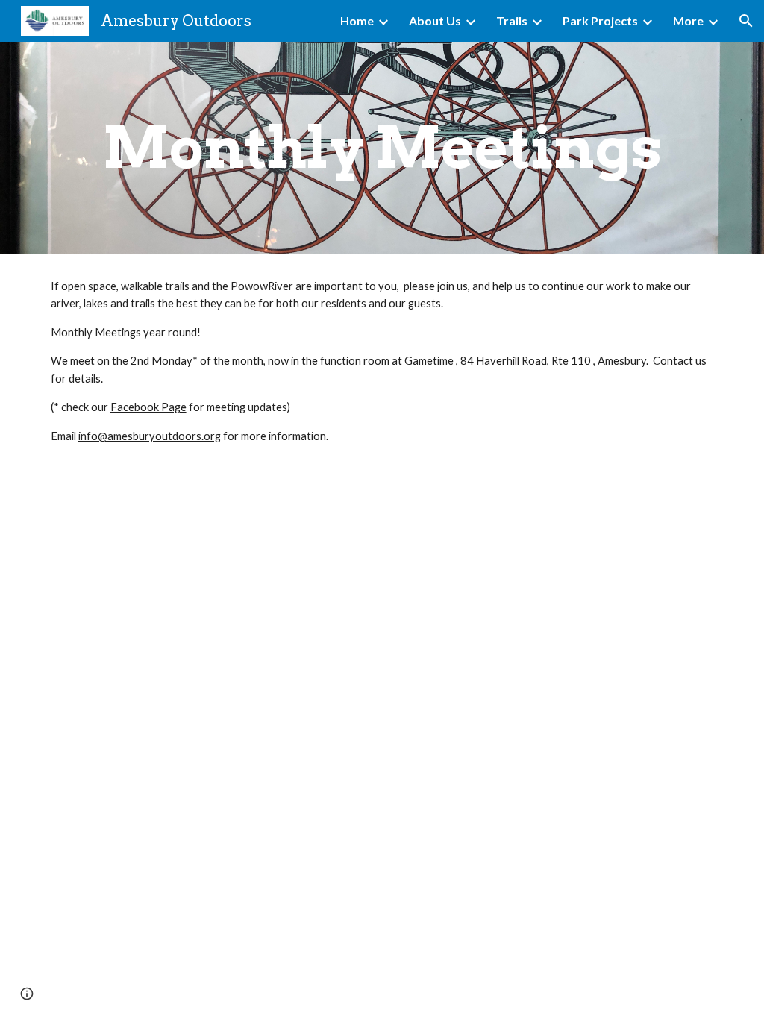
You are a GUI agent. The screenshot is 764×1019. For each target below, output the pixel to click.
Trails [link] (511, 20)
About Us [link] (435, 20)
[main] (382, 147)
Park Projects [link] (600, 20)
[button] (746, 21)
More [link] (688, 20)
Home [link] (357, 20)
